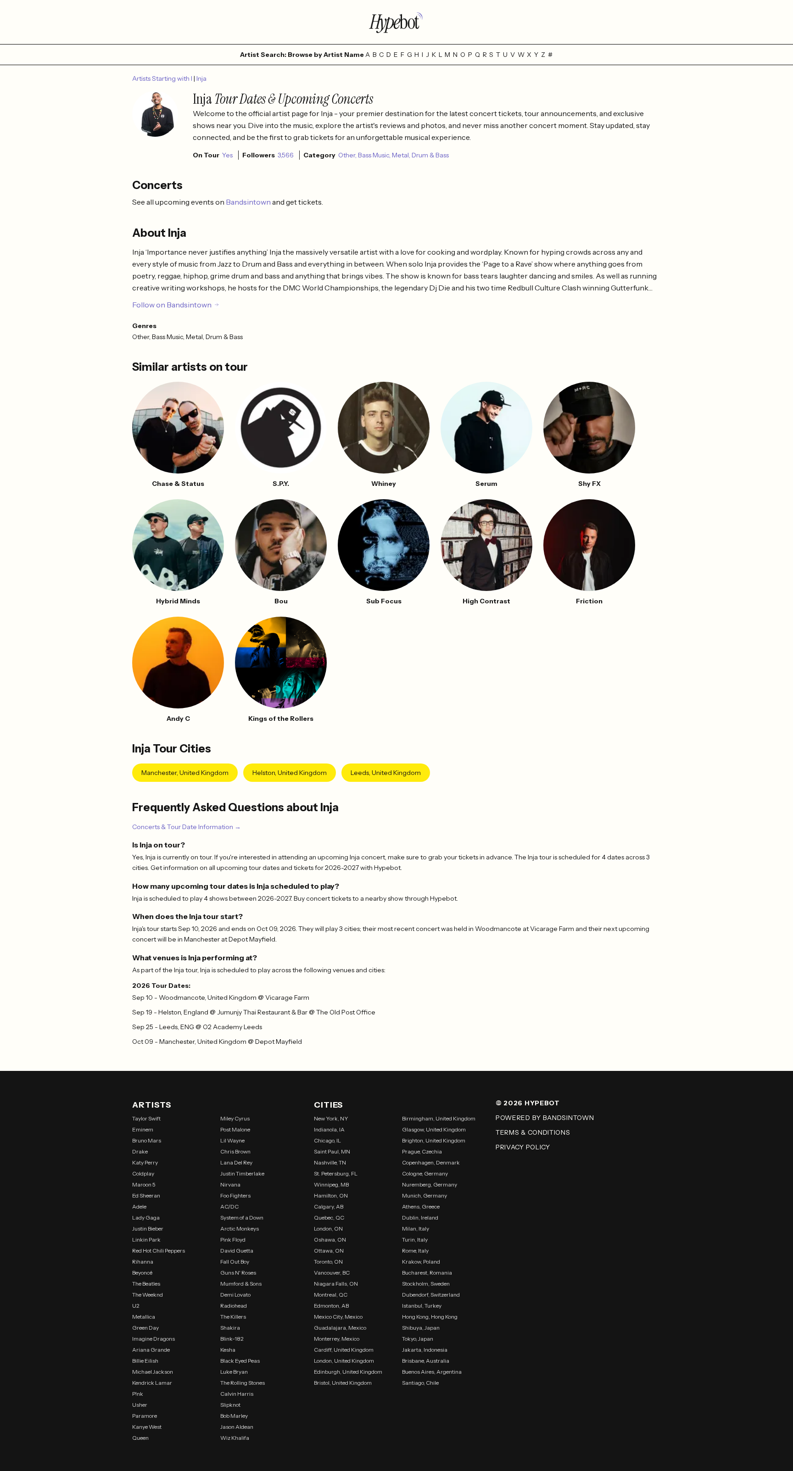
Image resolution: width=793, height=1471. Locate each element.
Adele (139, 1206)
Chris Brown (235, 1151)
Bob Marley (234, 1415)
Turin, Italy (415, 1239)
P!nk (137, 1393)
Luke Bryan (234, 1371)
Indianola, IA (329, 1129)
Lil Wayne (232, 1140)
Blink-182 (232, 1338)
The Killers (233, 1316)
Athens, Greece (421, 1206)
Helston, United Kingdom (289, 773)
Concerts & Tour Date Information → (186, 827)
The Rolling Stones (242, 1382)
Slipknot (230, 1404)
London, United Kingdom (344, 1360)
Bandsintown (249, 201)
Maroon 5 (144, 1184)
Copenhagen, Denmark (431, 1162)
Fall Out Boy (234, 1261)
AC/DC (229, 1206)
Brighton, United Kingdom (433, 1140)
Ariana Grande (151, 1349)
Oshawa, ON (330, 1239)
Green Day (145, 1327)
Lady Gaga (146, 1217)
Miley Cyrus (235, 1118)
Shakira (230, 1327)
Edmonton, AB (331, 1305)
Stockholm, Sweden (426, 1283)
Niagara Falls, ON (336, 1283)
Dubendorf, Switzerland (431, 1294)
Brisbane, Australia (425, 1360)
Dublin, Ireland (420, 1217)
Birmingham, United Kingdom (438, 1118)
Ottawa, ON (329, 1250)
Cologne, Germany (425, 1173)
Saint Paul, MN (332, 1151)
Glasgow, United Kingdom (434, 1129)
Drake (140, 1151)
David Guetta (236, 1250)
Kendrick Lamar (152, 1382)
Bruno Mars (146, 1140)
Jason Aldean (236, 1426)
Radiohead (233, 1305)
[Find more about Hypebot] (396, 22)
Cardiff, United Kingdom (344, 1349)
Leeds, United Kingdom (386, 773)
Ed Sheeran (146, 1195)
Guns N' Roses (238, 1272)
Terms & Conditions (533, 1132)
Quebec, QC (329, 1217)
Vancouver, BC (332, 1272)
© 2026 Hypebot (528, 1103)
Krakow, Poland (421, 1261)
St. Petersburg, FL (335, 1173)
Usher (139, 1404)
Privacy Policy (523, 1147)
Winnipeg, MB (331, 1184)
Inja (201, 78)
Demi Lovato (235, 1294)
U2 (136, 1305)
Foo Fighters (235, 1195)
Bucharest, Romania (427, 1272)
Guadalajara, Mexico (340, 1327)
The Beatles (146, 1283)
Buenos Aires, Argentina (432, 1371)
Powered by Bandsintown (545, 1118)
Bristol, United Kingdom (343, 1382)
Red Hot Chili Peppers (158, 1250)
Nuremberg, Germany (429, 1184)
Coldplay (143, 1173)
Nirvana (230, 1184)
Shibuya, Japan (421, 1327)
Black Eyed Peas (240, 1360)
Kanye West (147, 1426)
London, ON (328, 1228)
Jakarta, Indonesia (424, 1349)
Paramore (144, 1415)
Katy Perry (145, 1162)
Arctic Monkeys (239, 1228)
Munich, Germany (424, 1195)
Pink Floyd (233, 1239)
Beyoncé (142, 1272)
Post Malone (235, 1129)
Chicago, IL (327, 1140)
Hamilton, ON (331, 1195)
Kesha (227, 1349)
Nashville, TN (330, 1162)
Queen (140, 1437)
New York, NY (331, 1118)
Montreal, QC (330, 1294)
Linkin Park (146, 1239)
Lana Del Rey (236, 1162)
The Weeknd (147, 1294)
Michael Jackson (152, 1371)
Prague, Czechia (422, 1151)
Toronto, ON (328, 1261)
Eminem (142, 1129)
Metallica (143, 1316)
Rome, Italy (415, 1250)
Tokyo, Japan (417, 1338)
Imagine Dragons (153, 1338)
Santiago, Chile (420, 1382)
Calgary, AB (328, 1206)
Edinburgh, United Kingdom (348, 1371)
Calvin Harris (236, 1393)
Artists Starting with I (163, 78)
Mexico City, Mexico (338, 1316)
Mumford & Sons (241, 1283)
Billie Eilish (145, 1360)
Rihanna (142, 1261)
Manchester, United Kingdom (185, 773)
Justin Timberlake (242, 1173)
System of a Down (241, 1217)
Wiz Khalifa (234, 1437)
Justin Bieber (147, 1228)
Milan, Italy (415, 1228)
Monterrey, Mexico (336, 1338)
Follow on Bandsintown (172, 304)
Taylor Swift (146, 1118)
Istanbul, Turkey (421, 1305)
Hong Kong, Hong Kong (430, 1316)
